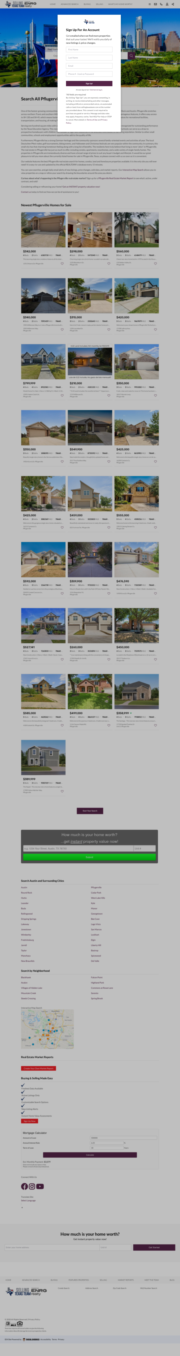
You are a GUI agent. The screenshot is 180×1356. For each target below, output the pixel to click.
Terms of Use (92, 120)
